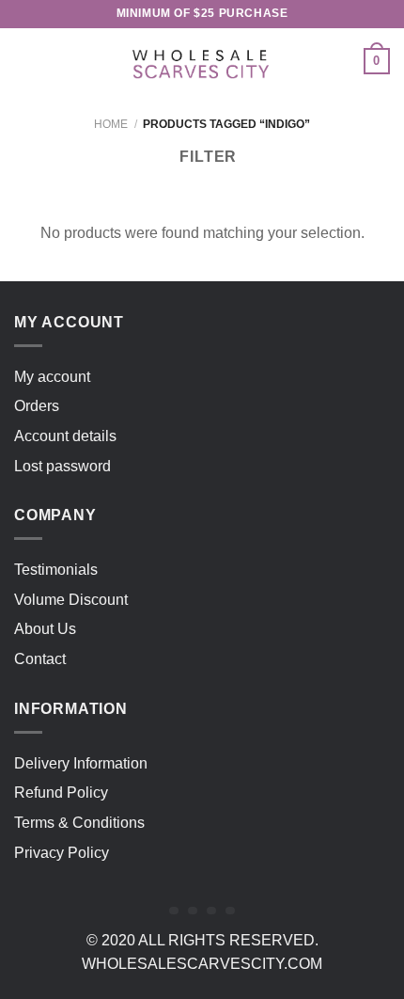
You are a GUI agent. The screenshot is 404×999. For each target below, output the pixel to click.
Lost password (62, 466)
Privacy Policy (61, 853)
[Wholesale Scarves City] (202, 61)
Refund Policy (61, 793)
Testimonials (56, 570)
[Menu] (25, 61)
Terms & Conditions (79, 823)
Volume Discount (71, 600)
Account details (65, 436)
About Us (45, 629)
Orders (36, 406)
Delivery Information (81, 763)
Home (111, 124)
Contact (40, 659)
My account (52, 377)
